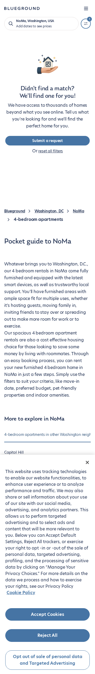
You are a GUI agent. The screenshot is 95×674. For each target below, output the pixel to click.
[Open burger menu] (86, 8)
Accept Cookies (47, 614)
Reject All (47, 635)
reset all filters (50, 151)
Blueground (14, 211)
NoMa (78, 211)
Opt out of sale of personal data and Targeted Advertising (47, 660)
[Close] (87, 462)
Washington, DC (49, 211)
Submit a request (47, 140)
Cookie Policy (21, 593)
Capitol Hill (14, 452)
